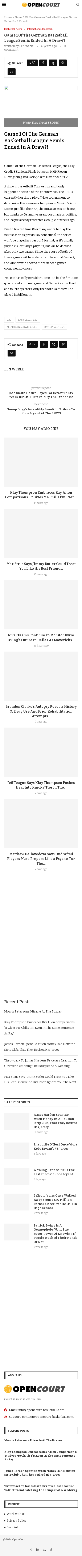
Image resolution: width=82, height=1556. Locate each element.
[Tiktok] (51, 1550)
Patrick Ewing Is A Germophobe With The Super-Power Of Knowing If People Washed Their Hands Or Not (55, 1234)
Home (8, 17)
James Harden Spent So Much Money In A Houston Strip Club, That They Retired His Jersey (55, 1121)
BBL (9, 320)
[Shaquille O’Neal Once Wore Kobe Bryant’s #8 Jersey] (16, 1151)
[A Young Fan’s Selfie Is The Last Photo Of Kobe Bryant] (16, 1176)
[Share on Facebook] (43, 63)
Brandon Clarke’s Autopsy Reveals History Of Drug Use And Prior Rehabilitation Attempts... (41, 711)
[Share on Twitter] (53, 63)
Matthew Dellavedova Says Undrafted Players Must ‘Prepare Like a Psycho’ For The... (41, 859)
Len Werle (26, 46)
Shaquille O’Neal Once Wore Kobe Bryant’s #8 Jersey (55, 1147)
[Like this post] (33, 63)
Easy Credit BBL (27, 320)
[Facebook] (31, 1550)
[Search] (78, 5)
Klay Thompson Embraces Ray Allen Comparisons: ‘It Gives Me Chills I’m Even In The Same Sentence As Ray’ (39, 1028)
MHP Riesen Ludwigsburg (22, 327)
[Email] (44, 1550)
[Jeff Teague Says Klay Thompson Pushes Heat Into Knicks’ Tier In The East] (41, 752)
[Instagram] (38, 1550)
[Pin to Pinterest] (63, 63)
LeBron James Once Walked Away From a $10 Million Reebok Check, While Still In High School (55, 1202)
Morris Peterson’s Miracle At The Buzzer (33, 1011)
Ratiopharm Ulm (54, 327)
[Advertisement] (41, 945)
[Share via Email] (12, 71)
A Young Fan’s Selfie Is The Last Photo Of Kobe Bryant (54, 1172)
